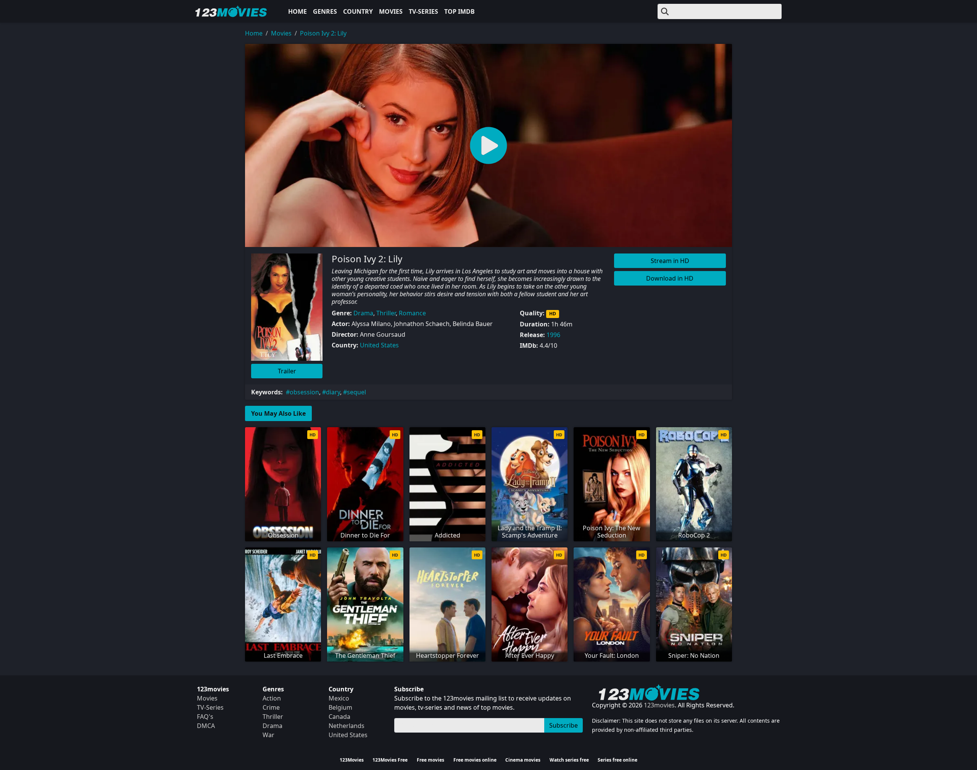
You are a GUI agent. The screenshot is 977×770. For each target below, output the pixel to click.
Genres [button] (325, 11)
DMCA (206, 726)
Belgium (340, 707)
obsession (304, 392)
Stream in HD (670, 261)
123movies (659, 705)
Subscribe (563, 725)
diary (333, 392)
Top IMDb (459, 11)
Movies (391, 11)
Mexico (339, 698)
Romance (412, 313)
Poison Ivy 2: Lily (323, 33)
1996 (553, 335)
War (268, 735)
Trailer (287, 371)
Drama (363, 313)
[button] (488, 145)
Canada (339, 716)
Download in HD (669, 278)
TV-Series (423, 11)
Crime (271, 707)
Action (272, 698)
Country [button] (358, 11)
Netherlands (346, 726)
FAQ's (205, 716)
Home (297, 11)
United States (379, 345)
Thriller (386, 313)
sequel (356, 392)
